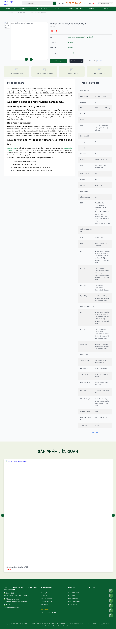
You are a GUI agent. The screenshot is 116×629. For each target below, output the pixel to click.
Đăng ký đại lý (44, 604)
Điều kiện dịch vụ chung (47, 596)
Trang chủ (10, 8)
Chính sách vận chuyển (74, 601)
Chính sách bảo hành (73, 593)
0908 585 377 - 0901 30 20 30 (48, 612)
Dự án (57, 8)
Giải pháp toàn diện (41, 8)
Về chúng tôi (24, 8)
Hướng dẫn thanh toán (46, 601)
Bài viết (92, 8)
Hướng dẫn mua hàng (46, 598)
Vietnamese (105, 3)
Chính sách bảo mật (73, 596)
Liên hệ (106, 8)
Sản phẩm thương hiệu (75, 8)
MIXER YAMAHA (21, 12)
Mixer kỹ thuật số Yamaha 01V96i (17, 567)
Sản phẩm (10, 12)
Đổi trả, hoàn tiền (72, 604)
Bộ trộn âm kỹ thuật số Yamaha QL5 (68, 23)
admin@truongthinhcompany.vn (8, 607)
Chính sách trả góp (73, 598)
